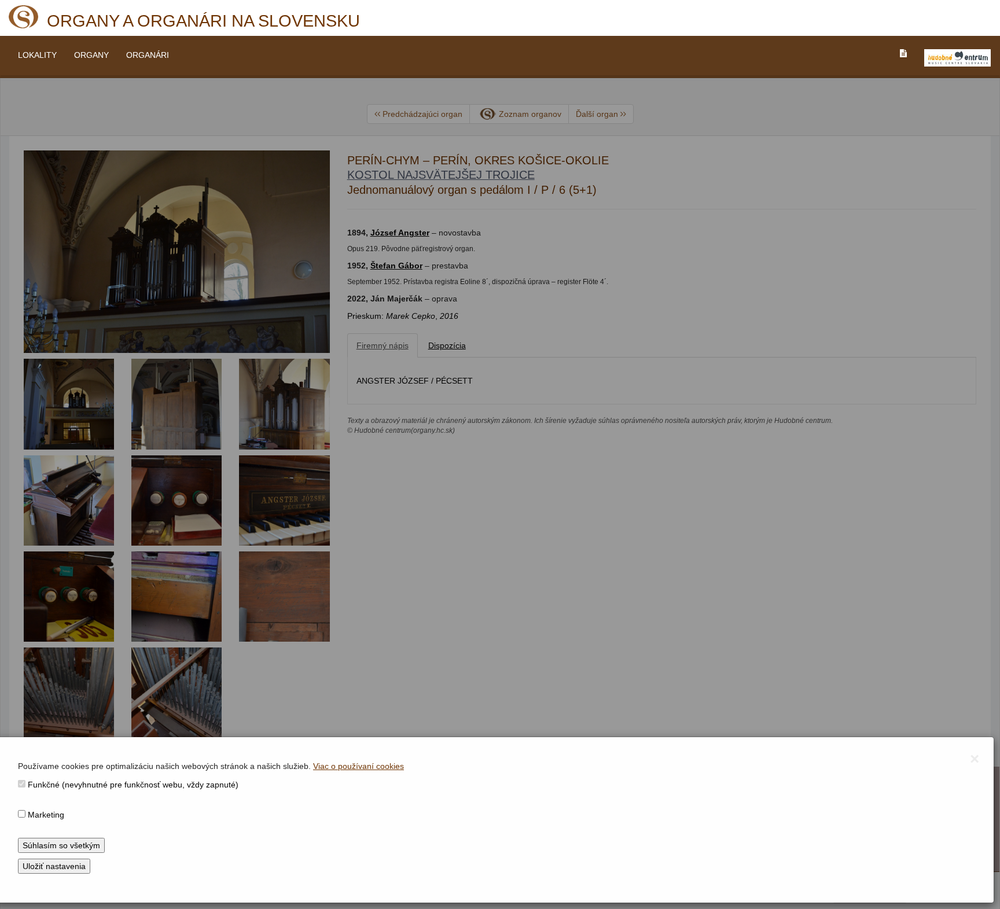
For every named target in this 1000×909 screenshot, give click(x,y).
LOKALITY (37, 55)
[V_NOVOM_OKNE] (957, 58)
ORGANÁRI (147, 55)
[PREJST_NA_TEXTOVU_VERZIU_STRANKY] (903, 53)
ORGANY (91, 55)
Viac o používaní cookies (358, 766)
